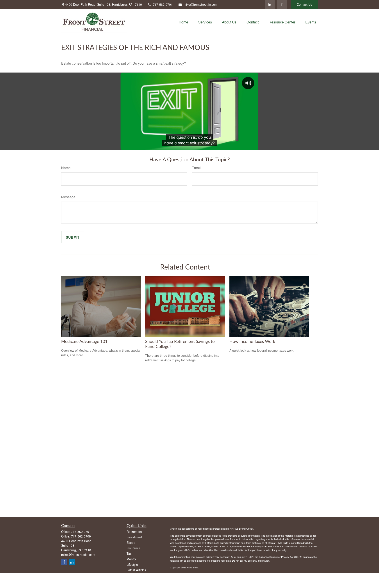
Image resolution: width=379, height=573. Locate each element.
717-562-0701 (163, 4)
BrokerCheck (246, 528)
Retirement (134, 531)
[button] (183, 21)
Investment (134, 537)
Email (196, 167)
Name (66, 167)
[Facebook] (282, 4)
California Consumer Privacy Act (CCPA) (280, 557)
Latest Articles (136, 570)
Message (68, 196)
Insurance (133, 548)
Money (131, 559)
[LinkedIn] (270, 4)
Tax (129, 553)
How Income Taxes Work (252, 342)
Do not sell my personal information (250, 560)
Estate (131, 542)
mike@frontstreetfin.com (201, 4)
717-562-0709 (81, 536)
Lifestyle (132, 564)
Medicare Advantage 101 (84, 342)
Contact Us (304, 4)
